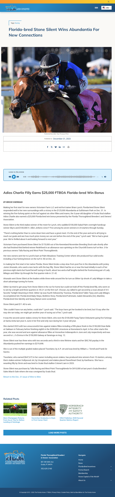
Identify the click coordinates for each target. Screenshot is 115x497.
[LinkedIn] (60, 147)
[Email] (64, 147)
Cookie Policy (65, 492)
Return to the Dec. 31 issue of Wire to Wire (22, 377)
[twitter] (108, 2)
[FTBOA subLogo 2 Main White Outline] (17, 4)
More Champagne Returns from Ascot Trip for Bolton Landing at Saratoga (13, 420)
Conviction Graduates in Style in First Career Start (43, 419)
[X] (52, 147)
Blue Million (78, 492)
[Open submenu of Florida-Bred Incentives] (111, 467)
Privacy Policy (56, 492)
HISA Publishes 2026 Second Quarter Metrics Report (71, 419)
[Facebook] (48, 147)
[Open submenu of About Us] (111, 480)
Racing (17, 23)
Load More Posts (57, 432)
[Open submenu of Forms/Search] (111, 470)
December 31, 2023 (62, 139)
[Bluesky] (56, 147)
